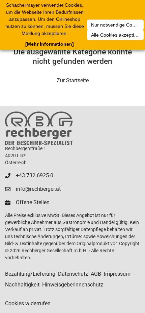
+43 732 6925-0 (34, 175)
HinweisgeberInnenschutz (72, 284)
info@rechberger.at (38, 189)
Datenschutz (73, 274)
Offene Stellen (33, 202)
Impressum (117, 274)
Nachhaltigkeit (22, 284)
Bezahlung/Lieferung (30, 274)
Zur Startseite (73, 80)
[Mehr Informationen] (49, 44)
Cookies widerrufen (28, 303)
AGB (96, 274)
